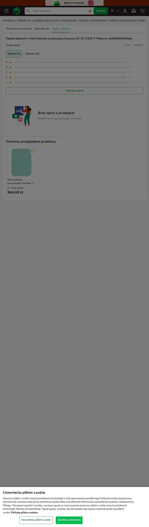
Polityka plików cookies (24, 513)
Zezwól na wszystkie (69, 520)
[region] (74, 507)
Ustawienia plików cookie (36, 520)
